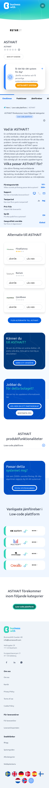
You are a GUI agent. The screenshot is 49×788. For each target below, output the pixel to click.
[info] (19, 50)
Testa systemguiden (24, 488)
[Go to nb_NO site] (24, 780)
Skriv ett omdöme (13, 57)
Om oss (6, 677)
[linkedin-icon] (14, 662)
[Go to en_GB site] (14, 774)
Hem (8, 107)
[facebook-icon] (6, 662)
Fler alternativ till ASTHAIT (24, 320)
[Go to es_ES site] (34, 774)
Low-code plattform (19, 107)
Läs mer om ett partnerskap (24, 406)
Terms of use (8, 699)
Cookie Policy (9, 706)
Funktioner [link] (21, 98)
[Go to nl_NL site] (17, 780)
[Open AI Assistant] (21, 662)
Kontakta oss (24, 413)
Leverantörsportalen (11, 728)
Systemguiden (9, 750)
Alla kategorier (9, 757)
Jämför (12, 258)
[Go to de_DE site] (21, 774)
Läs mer (30, 258)
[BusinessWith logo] (12, 5)
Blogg (6, 742)
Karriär (6, 684)
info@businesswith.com (12, 640)
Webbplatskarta (10, 764)
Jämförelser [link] (36, 98)
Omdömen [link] (7, 98)
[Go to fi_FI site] (41, 774)
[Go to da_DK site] (27, 774)
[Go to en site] (31, 780)
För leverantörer (10, 720)
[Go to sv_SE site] (7, 774)
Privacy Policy (9, 691)
